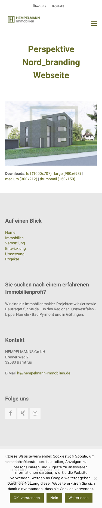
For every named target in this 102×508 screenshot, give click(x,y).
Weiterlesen (79, 498)
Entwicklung (15, 248)
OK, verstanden (27, 498)
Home (10, 232)
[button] (94, 23)
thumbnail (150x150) (57, 179)
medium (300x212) (21, 179)
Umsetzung (14, 254)
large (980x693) (67, 173)
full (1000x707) (39, 173)
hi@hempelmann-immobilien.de (43, 373)
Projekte (12, 259)
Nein (54, 498)
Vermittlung (15, 243)
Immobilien (14, 238)
